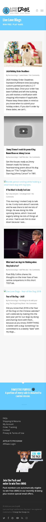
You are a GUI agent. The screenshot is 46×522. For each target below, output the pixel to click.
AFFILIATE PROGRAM (12, 441)
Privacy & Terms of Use (13, 433)
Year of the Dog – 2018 (15, 297)
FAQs (5, 418)
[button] (42, 10)
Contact (6, 430)
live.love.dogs (13, 75)
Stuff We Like (23, 157)
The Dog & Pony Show (17, 303)
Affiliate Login (9, 444)
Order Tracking (10, 427)
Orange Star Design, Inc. (21, 512)
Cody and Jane (13, 194)
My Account (8, 424)
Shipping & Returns (12, 421)
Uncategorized (25, 194)
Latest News (23, 75)
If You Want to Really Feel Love (18, 190)
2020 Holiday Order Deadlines (17, 71)
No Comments (34, 75)
